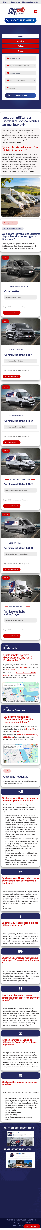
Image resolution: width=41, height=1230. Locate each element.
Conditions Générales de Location (20, 1220)
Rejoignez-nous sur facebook (19, 1128)
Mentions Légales (21, 1225)
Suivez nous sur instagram (17, 1149)
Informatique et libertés (20, 1223)
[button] (35, 11)
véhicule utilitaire (18, 805)
